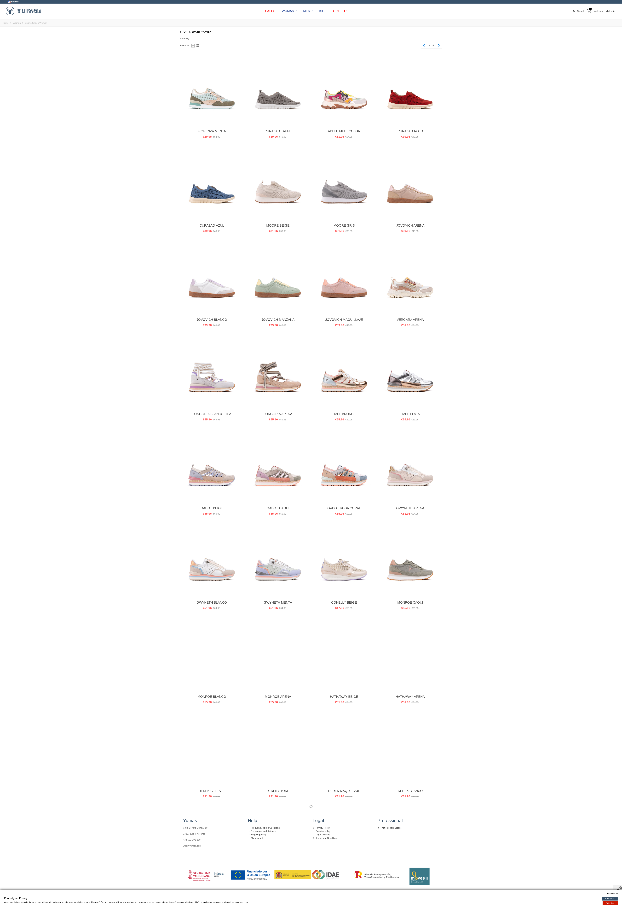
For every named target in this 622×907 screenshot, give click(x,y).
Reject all (610, 903)
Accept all (610, 898)
